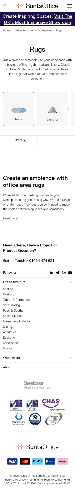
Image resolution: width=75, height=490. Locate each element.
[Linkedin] (51, 273)
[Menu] (69, 5)
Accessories (11, 343)
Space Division (12, 316)
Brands (7, 348)
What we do (11, 358)
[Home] (37, 5)
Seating (8, 289)
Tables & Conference (17, 300)
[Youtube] (70, 273)
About (7, 367)
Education (10, 337)
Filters (18, 140)
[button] (68, 109)
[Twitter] (58, 273)
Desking (8, 294)
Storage (8, 327)
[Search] (5, 5)
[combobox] (5, 5)
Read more (10, 218)
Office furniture (14, 282)
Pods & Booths (13, 310)
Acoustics (9, 332)
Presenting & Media (16, 321)
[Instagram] (64, 273)
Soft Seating (11, 305)
